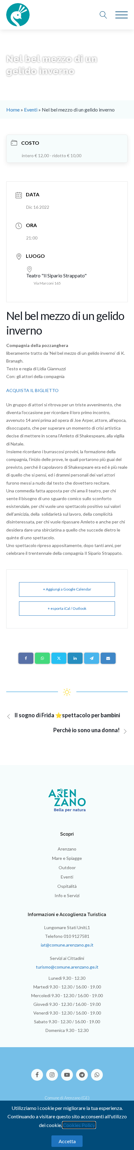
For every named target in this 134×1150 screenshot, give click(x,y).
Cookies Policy (79, 1125)
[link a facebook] (38, 1072)
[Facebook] (25, 658)
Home (13, 109)
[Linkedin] (75, 658)
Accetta (67, 1141)
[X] (58, 658)
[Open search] (106, 15)
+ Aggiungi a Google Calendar (67, 589)
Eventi (30, 109)
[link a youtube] (68, 1072)
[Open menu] (121, 15)
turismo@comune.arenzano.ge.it (67, 967)
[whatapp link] (97, 1072)
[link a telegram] (83, 1072)
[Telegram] (91, 658)
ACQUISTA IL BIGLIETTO (32, 390)
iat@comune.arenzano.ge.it (67, 944)
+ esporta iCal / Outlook (67, 608)
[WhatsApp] (42, 658)
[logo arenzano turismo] (18, 14)
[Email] (108, 658)
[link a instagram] (53, 1072)
